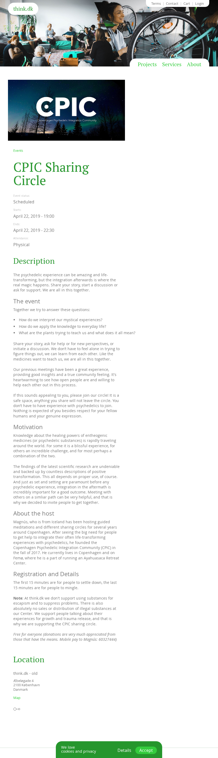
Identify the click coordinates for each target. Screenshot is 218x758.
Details (124, 750)
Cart (186, 3)
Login (199, 3)
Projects (147, 64)
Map (16, 697)
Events (18, 150)
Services (172, 64)
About (194, 64)
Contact (172, 3)
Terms (156, 3)
